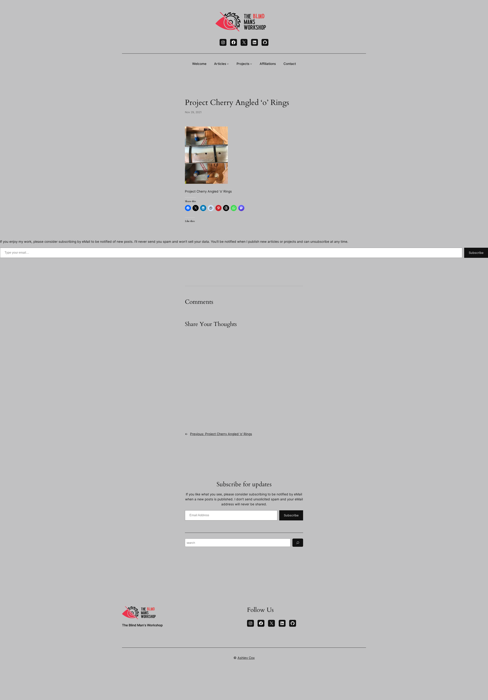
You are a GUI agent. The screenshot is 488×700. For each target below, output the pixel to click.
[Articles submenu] (228, 64)
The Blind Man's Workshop (142, 625)
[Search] (297, 543)
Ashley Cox (246, 658)
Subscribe (476, 253)
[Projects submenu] (251, 64)
